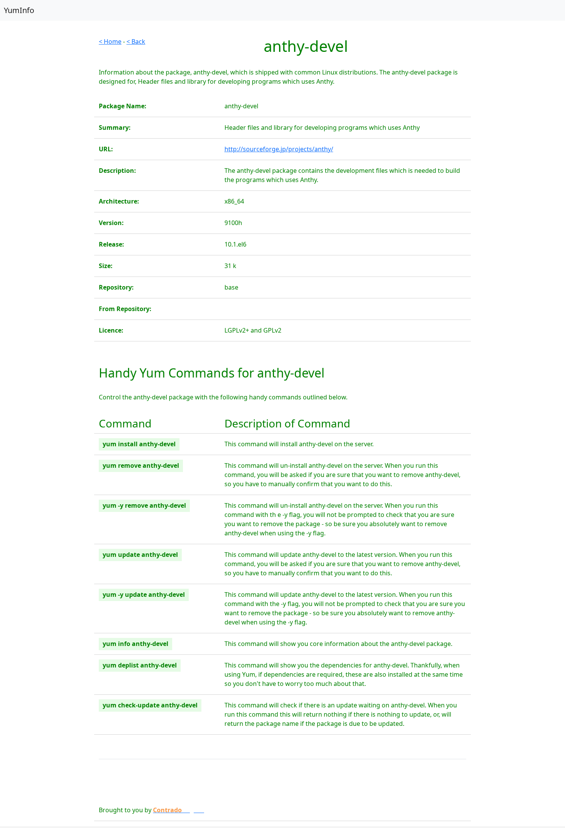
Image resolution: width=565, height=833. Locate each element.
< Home (110, 41)
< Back (135, 41)
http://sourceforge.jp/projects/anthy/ (278, 149)
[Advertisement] (47, 152)
